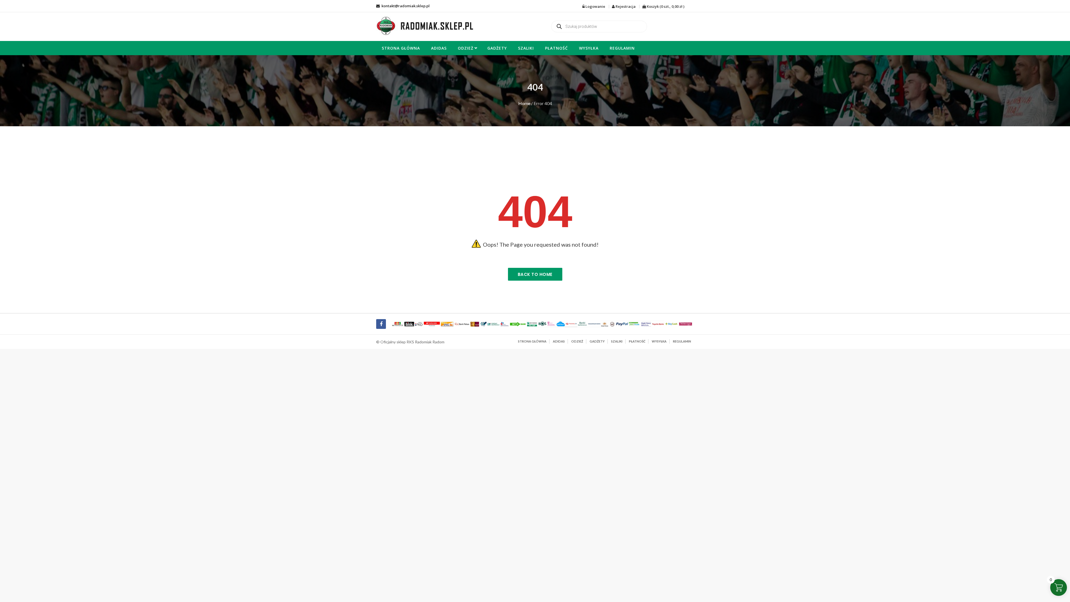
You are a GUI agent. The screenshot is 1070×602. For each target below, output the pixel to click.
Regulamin (622, 48)
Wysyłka (589, 48)
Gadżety (497, 48)
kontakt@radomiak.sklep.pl (405, 5)
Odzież (465, 48)
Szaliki (526, 48)
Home (524, 103)
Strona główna (401, 48)
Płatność (556, 48)
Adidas (439, 48)
